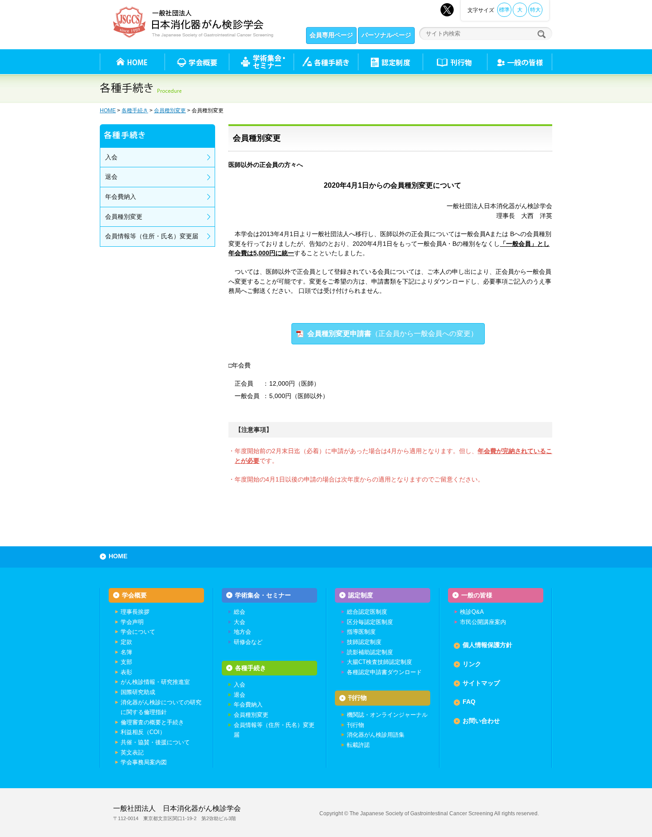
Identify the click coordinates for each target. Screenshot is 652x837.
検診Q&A (472, 611)
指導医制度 (361, 631)
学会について (138, 631)
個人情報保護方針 (487, 644)
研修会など (248, 642)
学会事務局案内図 (144, 762)
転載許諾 (358, 745)
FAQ (469, 701)
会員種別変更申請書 (392, 333)
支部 (126, 662)
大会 (239, 622)
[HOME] (132, 61)
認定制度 (390, 61)
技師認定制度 (364, 642)
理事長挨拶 (135, 611)
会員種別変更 (170, 110)
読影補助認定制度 (370, 652)
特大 (535, 10)
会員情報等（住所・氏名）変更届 (151, 236)
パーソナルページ (386, 35)
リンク (472, 663)
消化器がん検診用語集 (376, 734)
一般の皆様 (476, 595)
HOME (108, 110)
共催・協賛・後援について (155, 742)
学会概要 (134, 595)
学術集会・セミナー (263, 595)
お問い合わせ (481, 720)
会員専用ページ (331, 35)
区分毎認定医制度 (370, 622)
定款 (126, 642)
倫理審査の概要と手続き (152, 722)
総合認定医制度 (367, 611)
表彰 (126, 672)
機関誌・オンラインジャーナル (387, 714)
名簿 (126, 652)
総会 (239, 611)
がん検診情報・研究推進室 (155, 682)
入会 (111, 157)
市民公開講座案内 (483, 622)
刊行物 (455, 61)
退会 (111, 176)
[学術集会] (261, 61)
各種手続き (326, 61)
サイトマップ (481, 683)
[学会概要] (197, 61)
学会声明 (132, 622)
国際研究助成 (138, 692)
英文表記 (132, 752)
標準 (504, 10)
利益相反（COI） (143, 732)
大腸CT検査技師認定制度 (379, 662)
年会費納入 (120, 196)
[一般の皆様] (519, 61)
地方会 (242, 631)
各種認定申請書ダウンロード (384, 672)
